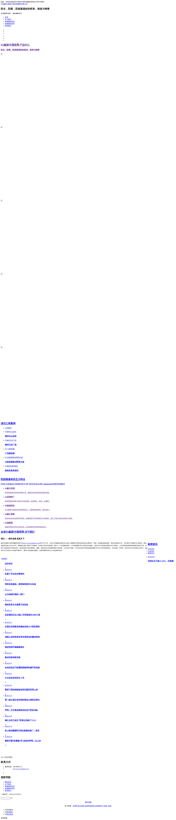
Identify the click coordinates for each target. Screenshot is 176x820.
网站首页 (8, 782)
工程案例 (8, 428)
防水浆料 (81, 806)
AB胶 (109, 806)
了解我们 (4, 559)
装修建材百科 (10, 23)
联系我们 (8, 26)
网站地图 (88, 802)
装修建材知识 (10, 21)
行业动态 (151, 551)
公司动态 (151, 549)
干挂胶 (104, 806)
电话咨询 (10, 814)
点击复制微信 (6, 798)
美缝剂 (75, 806)
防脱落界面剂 (90, 806)
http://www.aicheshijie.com (31, 543)
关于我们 (8, 19)
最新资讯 (151, 553)
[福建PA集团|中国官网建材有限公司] (14, 4)
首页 (6, 17)
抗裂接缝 (98, 806)
